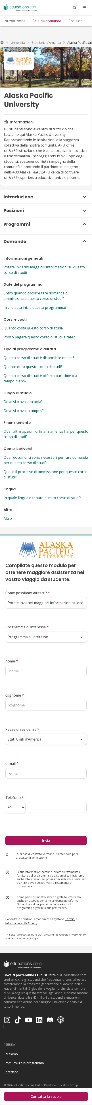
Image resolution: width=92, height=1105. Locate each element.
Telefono (14, 797)
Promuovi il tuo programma (24, 1063)
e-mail (12, 763)
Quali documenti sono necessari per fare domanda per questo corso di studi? (46, 460)
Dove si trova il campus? (24, 410)
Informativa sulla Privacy (21, 923)
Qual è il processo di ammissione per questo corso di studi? (46, 474)
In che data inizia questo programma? (35, 307)
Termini (70, 919)
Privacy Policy (77, 934)
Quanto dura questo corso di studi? (33, 366)
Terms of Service (20, 938)
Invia (46, 840)
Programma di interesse (27, 627)
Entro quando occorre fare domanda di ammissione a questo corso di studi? (36, 296)
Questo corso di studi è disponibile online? (39, 357)
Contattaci (11, 1072)
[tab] (14, 20)
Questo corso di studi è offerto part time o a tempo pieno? (40, 378)
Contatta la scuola (46, 1096)
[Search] (75, 8)
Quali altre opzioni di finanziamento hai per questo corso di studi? (46, 434)
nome (11, 661)
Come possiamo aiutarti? (27, 592)
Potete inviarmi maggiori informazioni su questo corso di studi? (44, 270)
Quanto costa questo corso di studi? (33, 328)
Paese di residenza (22, 729)
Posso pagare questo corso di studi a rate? (39, 337)
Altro (8, 518)
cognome (14, 695)
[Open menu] (84, 8)
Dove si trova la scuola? (23, 401)
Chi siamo (11, 1054)
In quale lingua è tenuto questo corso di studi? (42, 497)
